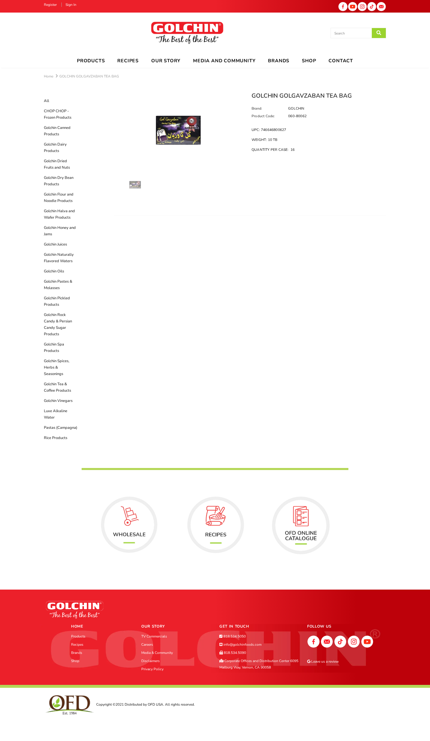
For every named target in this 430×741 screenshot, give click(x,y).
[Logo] (187, 33)
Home (48, 76)
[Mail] (381, 6)
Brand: (257, 108)
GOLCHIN (296, 108)
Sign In (71, 4)
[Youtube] (352, 6)
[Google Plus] (327, 641)
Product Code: (263, 116)
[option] (178, 130)
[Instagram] (362, 6)
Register (51, 4)
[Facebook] (343, 6)
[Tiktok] (372, 6)
